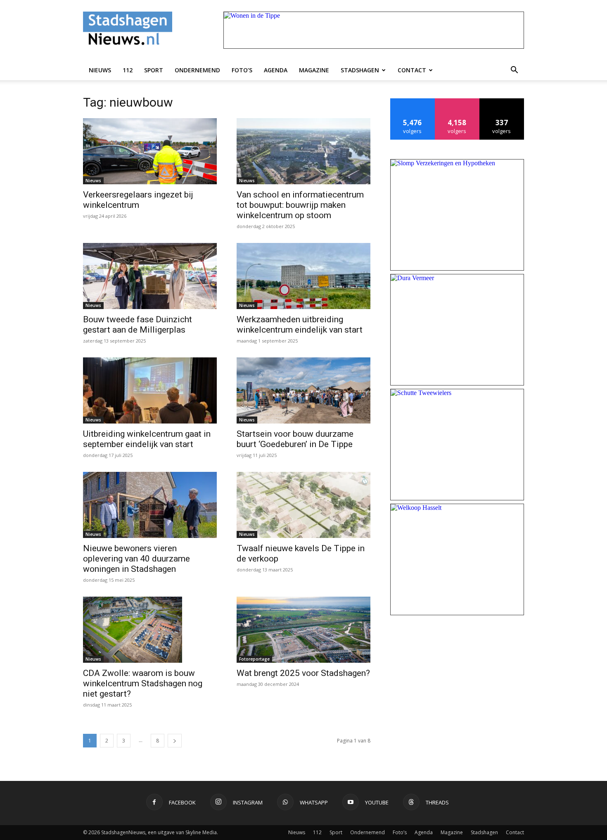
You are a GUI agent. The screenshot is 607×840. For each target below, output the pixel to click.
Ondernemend (197, 70)
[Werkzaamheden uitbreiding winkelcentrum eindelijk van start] (303, 276)
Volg (457, 101)
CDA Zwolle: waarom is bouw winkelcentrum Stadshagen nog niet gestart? (142, 683)
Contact (412, 70)
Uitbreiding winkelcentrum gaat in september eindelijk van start (147, 439)
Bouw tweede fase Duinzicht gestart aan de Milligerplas (137, 324)
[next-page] (175, 740)
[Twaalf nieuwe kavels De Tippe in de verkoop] (303, 505)
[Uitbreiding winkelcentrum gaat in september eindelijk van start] (150, 390)
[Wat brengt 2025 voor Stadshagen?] (303, 630)
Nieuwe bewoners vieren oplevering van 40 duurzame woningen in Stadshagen (136, 558)
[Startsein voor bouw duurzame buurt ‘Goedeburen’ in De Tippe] (303, 390)
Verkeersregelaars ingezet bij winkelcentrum (138, 200)
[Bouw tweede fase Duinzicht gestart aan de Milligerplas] (150, 276)
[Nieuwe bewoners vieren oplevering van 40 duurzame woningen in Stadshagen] (150, 505)
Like (412, 101)
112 (128, 70)
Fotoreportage (254, 659)
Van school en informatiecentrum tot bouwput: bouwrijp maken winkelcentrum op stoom (300, 205)
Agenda (275, 70)
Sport (153, 70)
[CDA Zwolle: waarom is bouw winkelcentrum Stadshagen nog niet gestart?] (150, 630)
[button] (514, 70)
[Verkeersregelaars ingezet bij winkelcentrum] (150, 151)
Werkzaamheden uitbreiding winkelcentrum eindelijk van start (300, 324)
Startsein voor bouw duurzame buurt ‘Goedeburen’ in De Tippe (295, 439)
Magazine (314, 70)
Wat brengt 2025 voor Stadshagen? (303, 673)
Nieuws (100, 70)
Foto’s (242, 70)
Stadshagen (360, 70)
